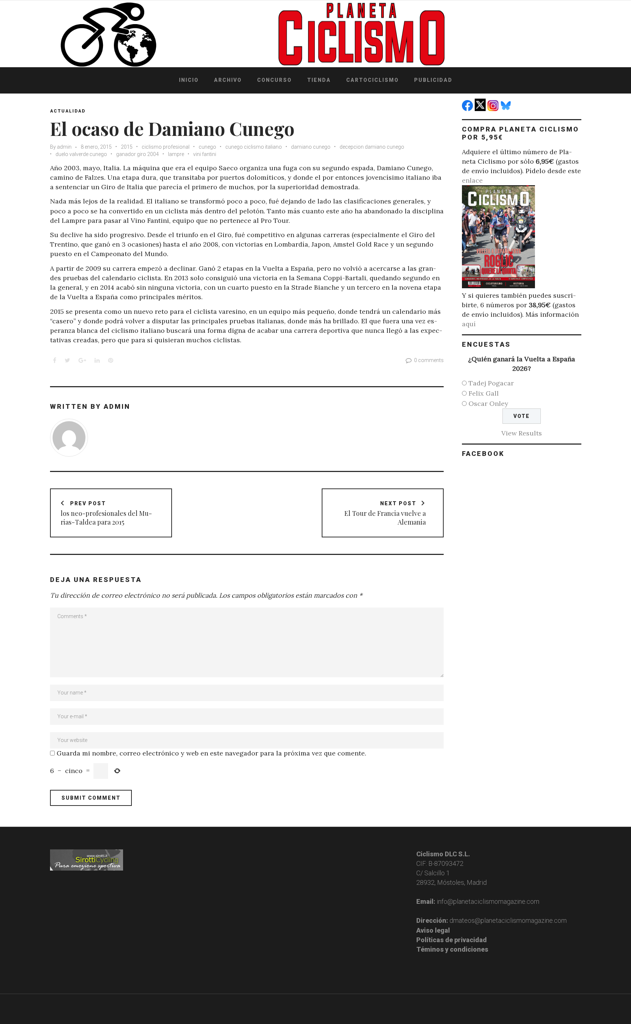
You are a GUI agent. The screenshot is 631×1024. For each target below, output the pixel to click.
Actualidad (67, 111)
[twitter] (481, 108)
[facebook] (468, 108)
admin (64, 147)
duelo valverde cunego (81, 154)
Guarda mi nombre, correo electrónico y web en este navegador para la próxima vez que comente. (211, 753)
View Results (521, 433)
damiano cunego (310, 147)
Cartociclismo (372, 80)
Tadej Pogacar (491, 383)
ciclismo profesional (166, 147)
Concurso (274, 80)
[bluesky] (506, 108)
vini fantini (204, 154)
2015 (127, 147)
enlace (472, 180)
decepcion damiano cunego (372, 147)
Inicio (189, 80)
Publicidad (433, 80)
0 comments (429, 360)
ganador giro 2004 (137, 154)
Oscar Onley (488, 403)
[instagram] (493, 108)
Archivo (228, 80)
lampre (176, 154)
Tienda (319, 80)
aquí (469, 324)
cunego (207, 147)
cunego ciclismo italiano (253, 147)
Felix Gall (484, 393)
